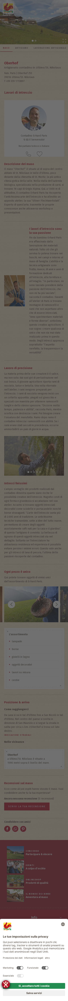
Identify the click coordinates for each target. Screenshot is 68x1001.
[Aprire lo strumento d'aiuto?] (6, 984)
